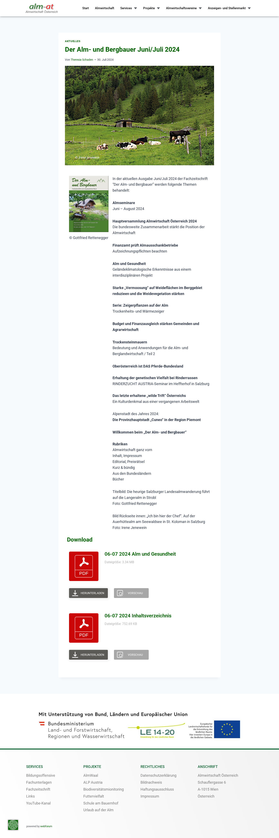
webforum (46, 826)
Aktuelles (72, 41)
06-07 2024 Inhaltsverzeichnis (138, 616)
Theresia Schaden (82, 59)
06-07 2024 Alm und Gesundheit (140, 554)
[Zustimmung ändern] (13, 825)
